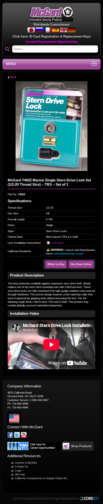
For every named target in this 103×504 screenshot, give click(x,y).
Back (13, 77)
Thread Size (15, 207)
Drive (11, 225)
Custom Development (25, 498)
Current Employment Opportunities (51, 41)
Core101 (90, 499)
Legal (18, 470)
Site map (20, 474)
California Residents (19, 251)
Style (10, 231)
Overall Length (16, 219)
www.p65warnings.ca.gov (69, 253)
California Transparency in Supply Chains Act (41, 478)
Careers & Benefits (26, 462)
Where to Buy (55, 264)
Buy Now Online (81, 264)
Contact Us (21, 466)
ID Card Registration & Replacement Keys (60, 36)
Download (57, 242)
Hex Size (13, 213)
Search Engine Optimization (60, 498)
